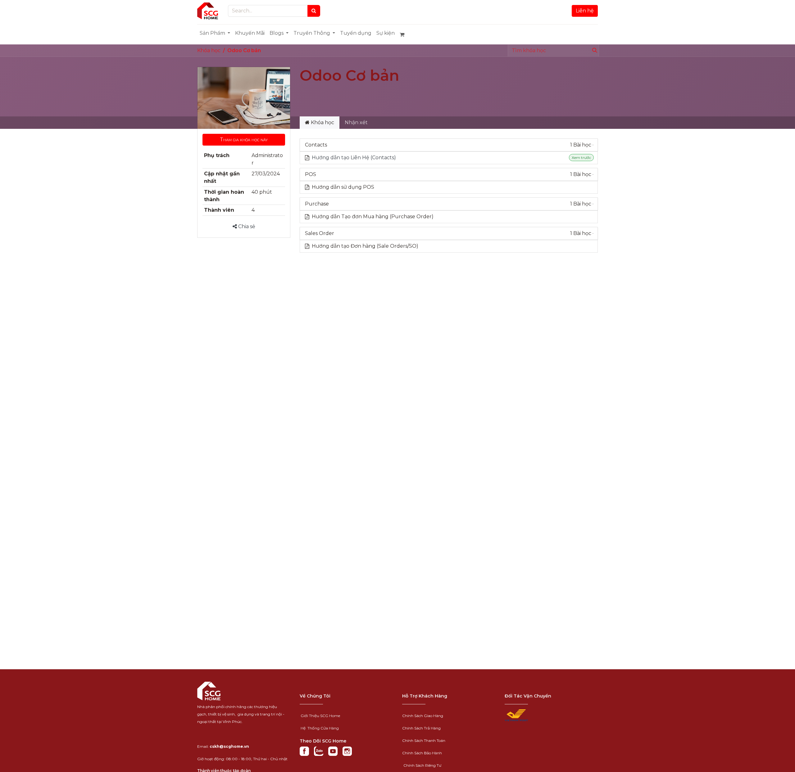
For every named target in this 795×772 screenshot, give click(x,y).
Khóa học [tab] (322, 122)
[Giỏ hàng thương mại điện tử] (404, 34)
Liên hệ (585, 11)
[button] (243, 140)
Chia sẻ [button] (246, 226)
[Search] (313, 11)
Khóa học (208, 50)
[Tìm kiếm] (593, 50)
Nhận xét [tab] (356, 122)
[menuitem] (215, 33)
